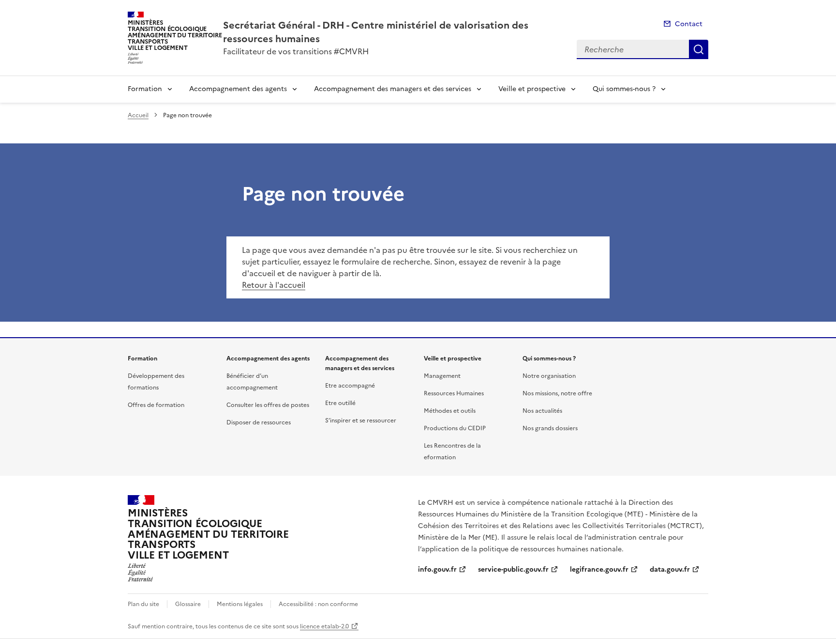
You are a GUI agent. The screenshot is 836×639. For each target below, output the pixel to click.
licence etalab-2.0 (324, 626)
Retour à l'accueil (273, 285)
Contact (688, 24)
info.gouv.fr (437, 569)
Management (442, 376)
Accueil (138, 115)
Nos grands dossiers (550, 428)
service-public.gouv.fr (513, 569)
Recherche (698, 49)
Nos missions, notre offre (557, 393)
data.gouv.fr (670, 569)
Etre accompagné (350, 385)
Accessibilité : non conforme (318, 604)
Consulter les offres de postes (267, 405)
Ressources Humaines (454, 393)
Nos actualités (542, 410)
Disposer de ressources (258, 422)
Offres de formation (156, 405)
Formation (145, 89)
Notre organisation (549, 376)
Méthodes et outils (450, 410)
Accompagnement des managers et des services (392, 89)
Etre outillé (340, 403)
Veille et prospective (532, 89)
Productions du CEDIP (455, 428)
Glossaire (188, 604)
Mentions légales (240, 604)
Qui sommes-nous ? (624, 89)
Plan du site (143, 604)
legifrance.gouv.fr (599, 569)
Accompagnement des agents (238, 89)
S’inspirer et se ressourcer (360, 420)
